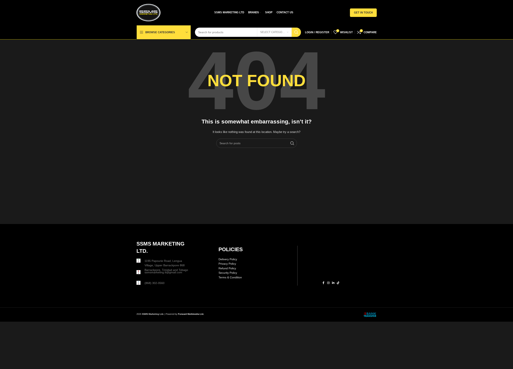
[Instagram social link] (328, 283)
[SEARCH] (296, 32)
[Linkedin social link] (333, 283)
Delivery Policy (228, 259)
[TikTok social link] (338, 283)
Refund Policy (227, 268)
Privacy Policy (227, 263)
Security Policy (228, 272)
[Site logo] (148, 12)
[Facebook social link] (323, 283)
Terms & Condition (230, 277)
